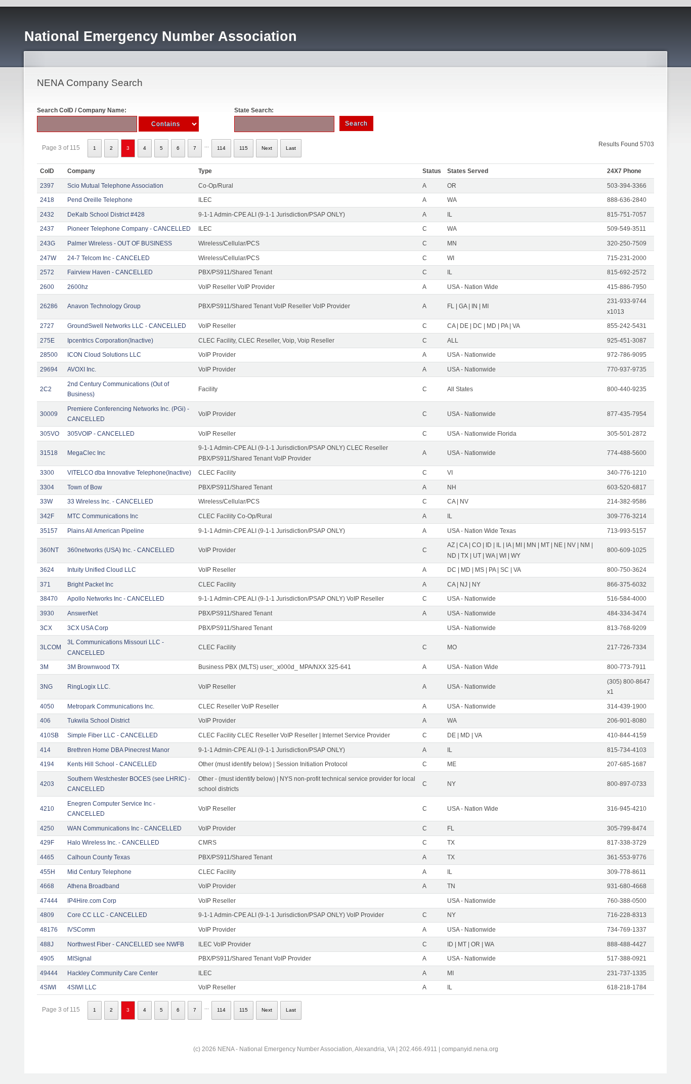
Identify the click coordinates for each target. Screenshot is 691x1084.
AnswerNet (82, 613)
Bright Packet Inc (90, 584)
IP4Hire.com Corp (91, 900)
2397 (47, 185)
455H (47, 871)
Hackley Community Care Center (112, 973)
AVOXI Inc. (81, 369)
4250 (47, 828)
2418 (47, 199)
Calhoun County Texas (98, 857)
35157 (49, 530)
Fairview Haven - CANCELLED (110, 272)
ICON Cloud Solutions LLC (104, 354)
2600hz (77, 286)
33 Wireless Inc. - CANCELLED (110, 501)
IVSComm (81, 929)
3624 (47, 569)
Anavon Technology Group (104, 306)
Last (291, 148)
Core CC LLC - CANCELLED (107, 915)
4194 (47, 764)
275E (47, 340)
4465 (47, 857)
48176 (49, 929)
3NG (46, 686)
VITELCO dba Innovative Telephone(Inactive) (129, 472)
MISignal (79, 958)
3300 (47, 472)
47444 (49, 900)
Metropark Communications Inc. (110, 706)
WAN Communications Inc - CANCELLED (124, 828)
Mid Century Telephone (99, 871)
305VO (49, 433)
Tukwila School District (98, 720)
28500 (49, 354)
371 (45, 584)
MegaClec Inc (86, 452)
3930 (47, 613)
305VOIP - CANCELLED (101, 433)
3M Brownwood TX (93, 667)
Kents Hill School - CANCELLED (112, 764)
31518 (49, 452)
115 (243, 148)
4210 (47, 808)
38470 (49, 598)
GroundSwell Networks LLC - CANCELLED (126, 325)
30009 (49, 414)
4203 (47, 783)
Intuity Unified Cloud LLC (101, 569)
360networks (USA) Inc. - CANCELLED (121, 550)
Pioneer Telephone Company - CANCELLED (129, 228)
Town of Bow (84, 487)
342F (47, 516)
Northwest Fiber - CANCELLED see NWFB (125, 944)
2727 (47, 325)
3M (44, 667)
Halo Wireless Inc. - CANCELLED (113, 842)
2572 (47, 272)
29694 (49, 369)
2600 (47, 286)
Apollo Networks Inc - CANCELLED (115, 598)
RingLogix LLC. (88, 686)
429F (47, 842)
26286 (49, 306)
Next (267, 148)
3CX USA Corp (87, 628)
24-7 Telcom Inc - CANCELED (108, 258)
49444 (49, 973)
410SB (49, 735)
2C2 (46, 389)
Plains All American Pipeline (105, 530)
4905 (47, 958)
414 (45, 750)
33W (46, 501)
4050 (47, 706)
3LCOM (50, 647)
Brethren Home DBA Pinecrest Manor (118, 750)
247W (48, 258)
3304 (47, 487)
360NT (49, 550)
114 (221, 148)
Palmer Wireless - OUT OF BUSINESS (119, 243)
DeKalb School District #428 (106, 214)
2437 (47, 228)
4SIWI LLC (82, 987)
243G (47, 243)
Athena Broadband (93, 886)
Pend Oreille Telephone (100, 199)
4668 (47, 886)
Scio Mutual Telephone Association (115, 185)
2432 (47, 214)
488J (47, 944)
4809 (47, 915)
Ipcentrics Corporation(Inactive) (110, 340)
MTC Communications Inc (102, 516)
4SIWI (48, 987)
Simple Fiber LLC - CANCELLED (112, 735)
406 (45, 720)
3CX (46, 628)
